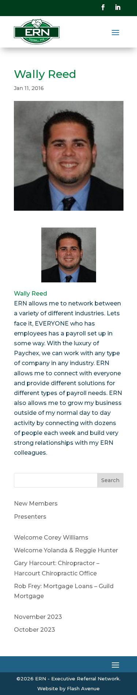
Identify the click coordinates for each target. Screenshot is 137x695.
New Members (36, 503)
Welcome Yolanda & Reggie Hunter (66, 550)
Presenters (30, 516)
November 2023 (38, 616)
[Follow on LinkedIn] (117, 7)
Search (110, 480)
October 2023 (34, 629)
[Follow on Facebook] (103, 7)
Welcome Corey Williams (51, 537)
